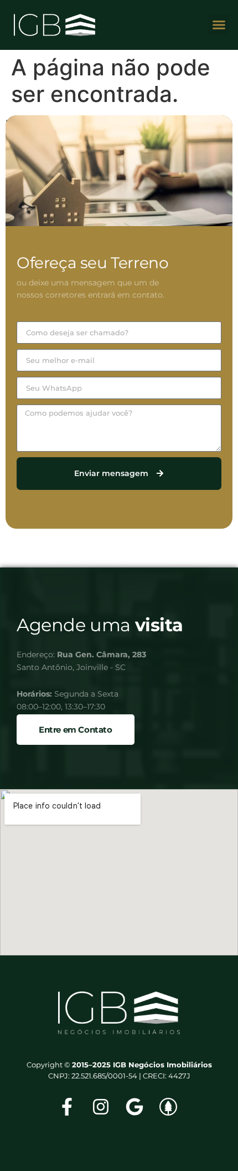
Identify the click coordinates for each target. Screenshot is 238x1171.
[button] (218, 24)
